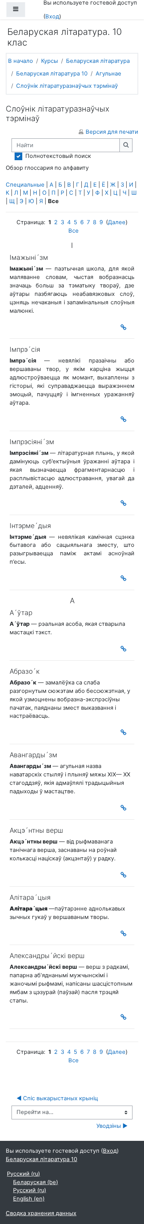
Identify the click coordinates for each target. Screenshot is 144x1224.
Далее (117, 222)
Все (73, 230)
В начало (20, 60)
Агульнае (108, 73)
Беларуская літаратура (98, 60)
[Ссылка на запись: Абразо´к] (124, 732)
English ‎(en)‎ (29, 1198)
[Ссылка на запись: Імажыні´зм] (124, 327)
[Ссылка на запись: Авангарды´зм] (124, 808)
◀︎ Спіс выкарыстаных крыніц (57, 1098)
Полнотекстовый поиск (58, 156)
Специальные (25, 184)
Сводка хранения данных (41, 1213)
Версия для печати (112, 131)
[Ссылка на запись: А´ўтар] (124, 649)
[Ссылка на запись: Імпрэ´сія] (124, 419)
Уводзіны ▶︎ (111, 1125)
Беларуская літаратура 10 (52, 73)
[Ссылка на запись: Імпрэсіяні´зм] (124, 503)
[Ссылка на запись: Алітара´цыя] (124, 933)
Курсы (49, 60)
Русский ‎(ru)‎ (23, 1173)
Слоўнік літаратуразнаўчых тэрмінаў (67, 85)
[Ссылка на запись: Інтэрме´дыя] (124, 578)
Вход (52, 16)
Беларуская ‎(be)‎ (35, 1182)
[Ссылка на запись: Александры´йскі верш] (124, 1017)
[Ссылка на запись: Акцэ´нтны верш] (124, 875)
